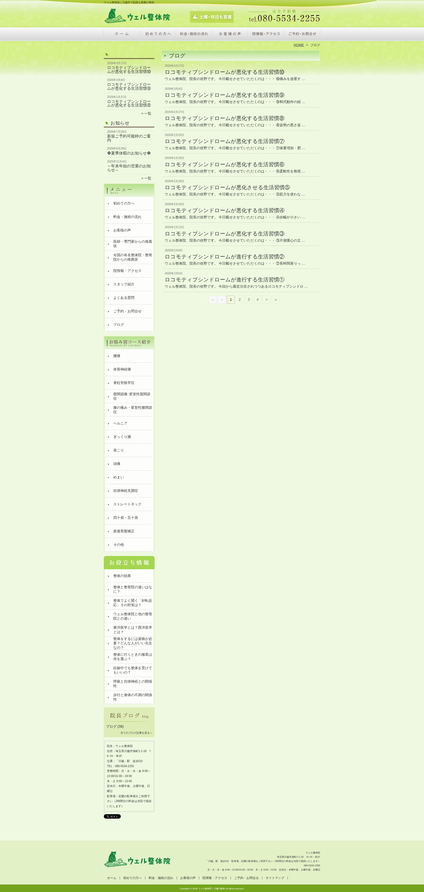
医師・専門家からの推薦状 (132, 244)
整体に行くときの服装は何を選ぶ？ (132, 657)
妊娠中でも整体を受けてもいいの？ (132, 670)
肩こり (118, 450)
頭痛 (116, 464)
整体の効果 (122, 576)
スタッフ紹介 (123, 284)
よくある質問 (123, 298)
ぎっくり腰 (122, 437)
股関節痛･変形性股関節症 (131, 396)
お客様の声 (230, 34)
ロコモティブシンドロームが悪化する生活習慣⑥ (224, 164)
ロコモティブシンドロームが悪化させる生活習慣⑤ (227, 187)
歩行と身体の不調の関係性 (132, 697)
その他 (118, 544)
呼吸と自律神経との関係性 (132, 684)
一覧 (147, 113)
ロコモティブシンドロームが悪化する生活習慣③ (224, 234)
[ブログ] (129, 721)
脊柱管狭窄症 (123, 383)
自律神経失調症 (125, 491)
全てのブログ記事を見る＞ (136, 732)
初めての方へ (158, 34)
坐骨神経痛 (122, 369)
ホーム (122, 34)
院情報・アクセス (266, 34)
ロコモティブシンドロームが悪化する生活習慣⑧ (129, 103)
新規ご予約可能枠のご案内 (129, 138)
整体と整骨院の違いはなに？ (132, 589)
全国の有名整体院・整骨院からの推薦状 (132, 257)
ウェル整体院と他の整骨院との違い (132, 616)
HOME (299, 45)
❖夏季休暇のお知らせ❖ (129, 153)
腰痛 (116, 356)
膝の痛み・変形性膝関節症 (132, 410)
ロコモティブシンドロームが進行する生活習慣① (224, 280)
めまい (118, 477)
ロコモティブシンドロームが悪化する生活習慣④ (224, 210)
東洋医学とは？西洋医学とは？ (132, 630)
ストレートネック (127, 504)
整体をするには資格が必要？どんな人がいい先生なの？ (132, 643)
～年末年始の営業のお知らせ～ (129, 168)
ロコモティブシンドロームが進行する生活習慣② (224, 257)
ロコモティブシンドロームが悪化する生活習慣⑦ (224, 141)
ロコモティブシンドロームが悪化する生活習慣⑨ (129, 86)
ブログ (118, 325)
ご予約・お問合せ (302, 34)
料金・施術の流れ (194, 34)
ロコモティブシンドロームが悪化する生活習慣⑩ (129, 69)
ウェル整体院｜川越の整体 (211, 888)
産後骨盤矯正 (123, 531)
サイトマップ (275, 878)
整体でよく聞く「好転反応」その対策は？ (132, 603)
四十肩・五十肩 (125, 518)
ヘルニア (120, 423)
